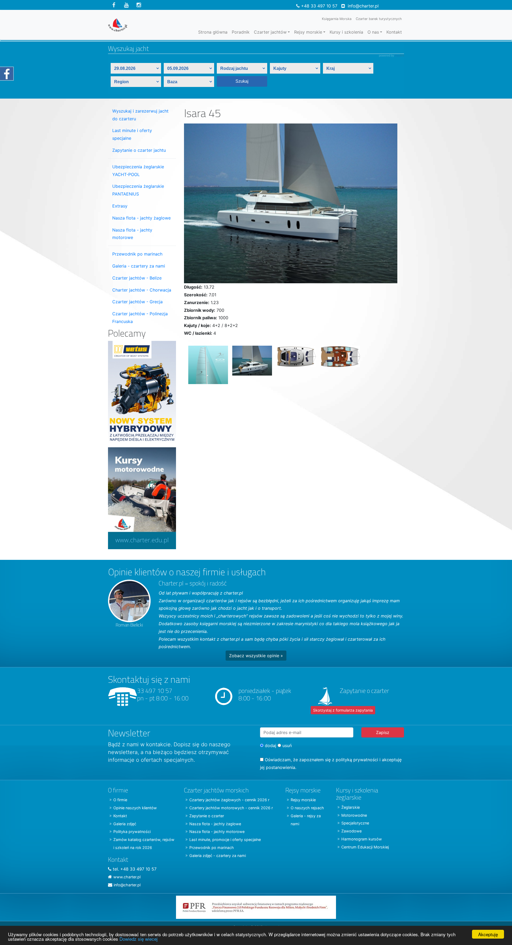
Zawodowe (351, 831)
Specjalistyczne (355, 823)
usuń (286, 745)
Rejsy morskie (308, 32)
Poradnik (241, 32)
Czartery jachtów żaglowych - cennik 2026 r (229, 800)
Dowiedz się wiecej (138, 938)
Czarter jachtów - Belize (137, 278)
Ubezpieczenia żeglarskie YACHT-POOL (138, 170)
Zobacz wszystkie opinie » (256, 655)
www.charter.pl (127, 877)
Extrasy (119, 206)
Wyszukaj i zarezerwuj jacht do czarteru (140, 114)
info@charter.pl (363, 6)
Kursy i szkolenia (346, 32)
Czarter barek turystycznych (379, 19)
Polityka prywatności (132, 831)
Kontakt (394, 32)
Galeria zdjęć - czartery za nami (217, 855)
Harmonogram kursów (361, 839)
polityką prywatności (357, 759)
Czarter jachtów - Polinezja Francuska (140, 317)
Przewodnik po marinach (137, 254)
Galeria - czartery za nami (138, 266)
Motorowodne (354, 815)
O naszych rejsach (307, 808)
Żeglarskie (350, 807)
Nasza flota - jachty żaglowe (141, 218)
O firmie (120, 800)
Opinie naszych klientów (135, 808)
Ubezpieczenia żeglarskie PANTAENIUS (138, 190)
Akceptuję (488, 934)
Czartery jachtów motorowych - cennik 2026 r (231, 808)
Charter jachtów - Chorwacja (141, 290)
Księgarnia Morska (336, 19)
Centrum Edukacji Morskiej (365, 847)
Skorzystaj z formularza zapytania (343, 710)
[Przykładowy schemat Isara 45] (338, 362)
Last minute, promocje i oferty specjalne (225, 839)
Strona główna (212, 32)
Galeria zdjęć (124, 824)
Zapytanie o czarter (206, 816)
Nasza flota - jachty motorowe (132, 233)
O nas (373, 32)
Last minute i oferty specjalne (132, 134)
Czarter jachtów (270, 32)
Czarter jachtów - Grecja (137, 301)
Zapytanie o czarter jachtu (139, 150)
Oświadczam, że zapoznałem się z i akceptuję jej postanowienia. (331, 763)
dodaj (269, 745)
